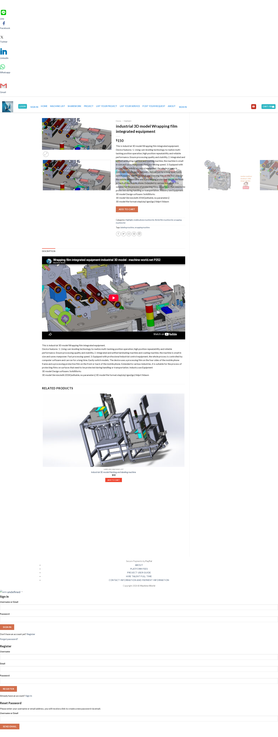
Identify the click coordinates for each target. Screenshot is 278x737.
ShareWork (74, 106)
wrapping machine (142, 227)
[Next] (53, 152)
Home (44, 106)
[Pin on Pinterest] (134, 233)
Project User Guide (139, 572)
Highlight (127, 121)
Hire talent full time (139, 576)
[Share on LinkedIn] (139, 233)
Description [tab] (48, 251)
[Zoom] (46, 154)
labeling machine (127, 227)
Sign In (28, 695)
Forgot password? (9, 639)
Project (89, 106)
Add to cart (127, 209)
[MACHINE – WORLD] (8, 106)
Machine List (57, 106)
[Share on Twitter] (123, 233)
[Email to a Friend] (128, 233)
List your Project (106, 106)
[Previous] (43, 193)
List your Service (130, 106)
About (171, 106)
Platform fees (139, 569)
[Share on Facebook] (118, 233)
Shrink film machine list (164, 220)
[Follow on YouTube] (253, 106)
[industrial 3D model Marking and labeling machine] (113, 430)
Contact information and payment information (139, 580)
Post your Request (153, 106)
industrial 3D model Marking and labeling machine (113, 472)
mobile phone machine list (143, 220)
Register (31, 634)
